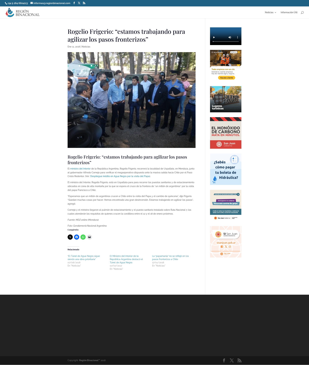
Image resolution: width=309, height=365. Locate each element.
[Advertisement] (183, 325)
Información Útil (289, 12)
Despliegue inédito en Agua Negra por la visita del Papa (120, 176)
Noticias (269, 12)
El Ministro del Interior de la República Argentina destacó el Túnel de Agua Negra (126, 259)
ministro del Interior (80, 168)
